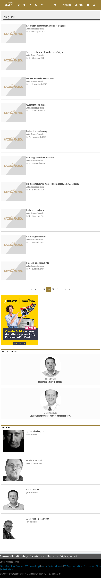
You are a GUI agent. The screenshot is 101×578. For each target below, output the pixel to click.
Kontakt (15, 556)
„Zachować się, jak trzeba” (38, 518)
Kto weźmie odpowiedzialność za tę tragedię (46, 25)
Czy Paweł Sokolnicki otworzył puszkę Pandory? (50, 415)
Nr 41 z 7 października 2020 (36, 137)
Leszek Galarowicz (50, 413)
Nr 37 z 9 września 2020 (34, 242)
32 (57, 289)
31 (53, 289)
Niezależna (4, 566)
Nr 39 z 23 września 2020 (35, 190)
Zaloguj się (79, 5)
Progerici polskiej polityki (37, 263)
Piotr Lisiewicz (31, 434)
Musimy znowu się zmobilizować (40, 78)
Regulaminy (53, 556)
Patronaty (34, 556)
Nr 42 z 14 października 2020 (36, 111)
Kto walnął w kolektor (36, 236)
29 (44, 289)
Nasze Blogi (35, 566)
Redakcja (24, 556)
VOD (26, 566)
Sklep (98, 566)
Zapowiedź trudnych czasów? (50, 382)
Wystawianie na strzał (36, 104)
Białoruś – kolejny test (36, 210)
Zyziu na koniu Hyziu (35, 431)
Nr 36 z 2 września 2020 (35, 269)
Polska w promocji (34, 460)
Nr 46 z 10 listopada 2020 (35, 31)
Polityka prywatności (68, 556)
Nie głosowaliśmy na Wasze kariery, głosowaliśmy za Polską (52, 184)
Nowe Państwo (17, 566)
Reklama (43, 556)
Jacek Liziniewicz (50, 379)
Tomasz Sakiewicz (37, 29)
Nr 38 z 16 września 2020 (35, 216)
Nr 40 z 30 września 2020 (35, 163)
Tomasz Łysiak (31, 522)
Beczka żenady (32, 489)
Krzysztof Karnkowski (34, 463)
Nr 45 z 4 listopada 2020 (35, 58)
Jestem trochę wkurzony (36, 131)
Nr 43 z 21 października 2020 (36, 84)
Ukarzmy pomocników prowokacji (40, 157)
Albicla (79, 566)
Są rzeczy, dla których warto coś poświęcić (44, 52)
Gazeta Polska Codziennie (52, 566)
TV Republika (69, 566)
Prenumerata (66, 5)
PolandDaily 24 (7, 569)
